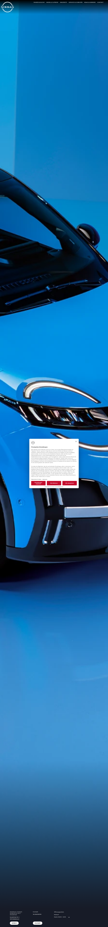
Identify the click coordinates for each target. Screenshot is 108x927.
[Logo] (7, 7)
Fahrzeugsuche (39, 2)
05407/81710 (38, 914)
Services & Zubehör (75, 2)
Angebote (63, 2)
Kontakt (100, 2)
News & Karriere (90, 2)
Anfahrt (14, 923)
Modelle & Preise (52, 2)
